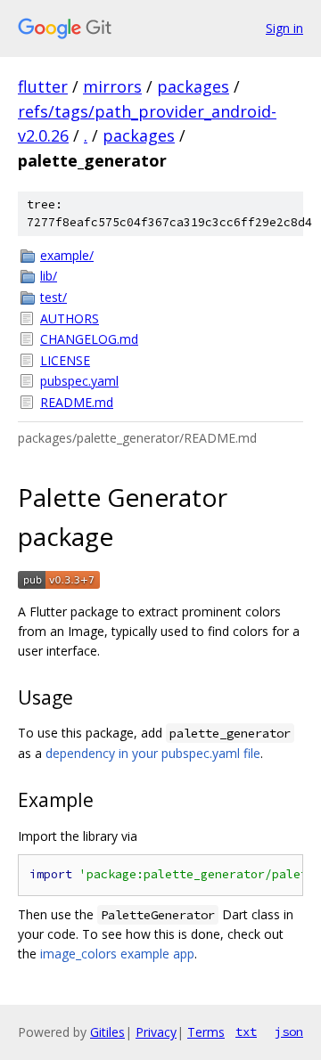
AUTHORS (69, 318)
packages (193, 86)
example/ (67, 255)
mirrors (112, 86)
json (289, 1031)
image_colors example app (117, 953)
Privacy (156, 1031)
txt (246, 1031)
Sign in (284, 28)
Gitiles (107, 1031)
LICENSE (65, 360)
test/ (53, 297)
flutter (43, 86)
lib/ (48, 275)
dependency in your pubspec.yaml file (152, 753)
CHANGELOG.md (89, 338)
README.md (76, 402)
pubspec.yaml (79, 380)
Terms (206, 1031)
